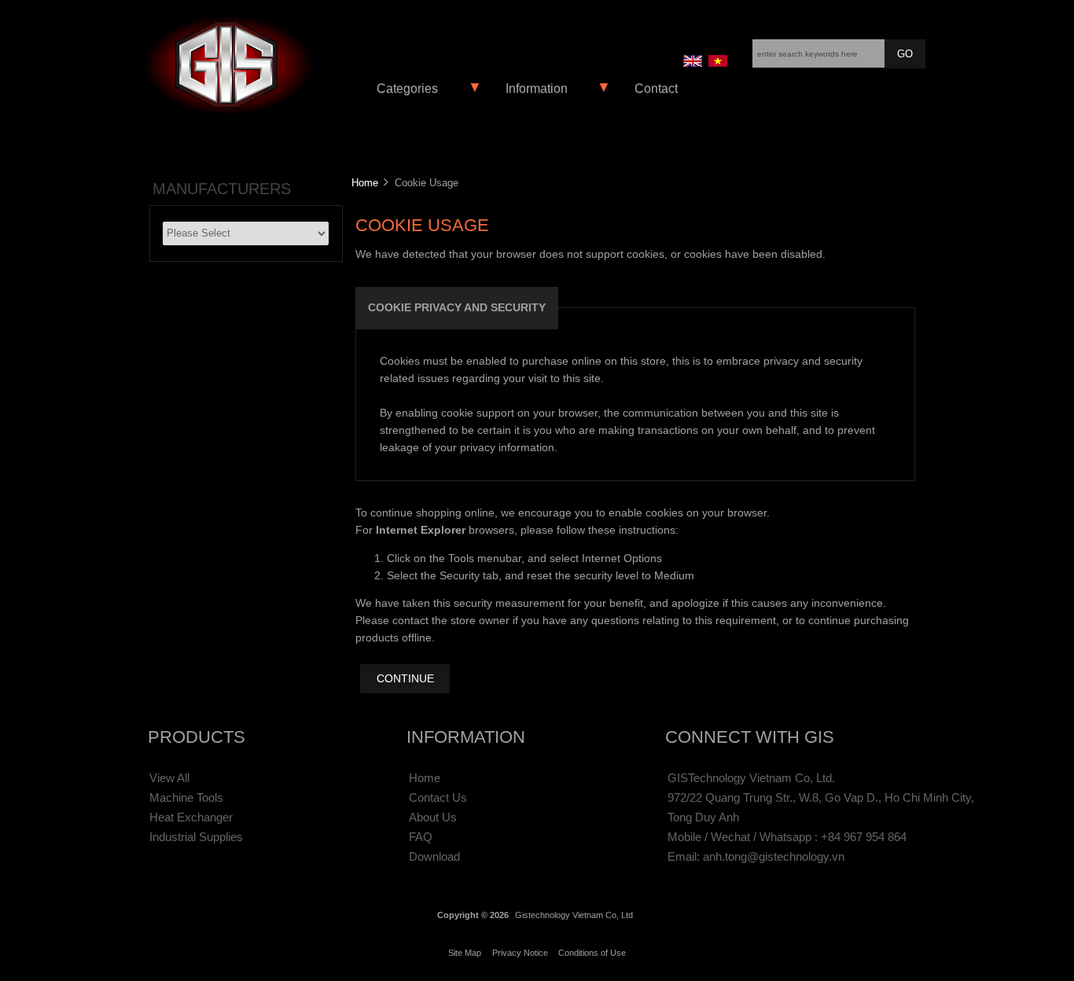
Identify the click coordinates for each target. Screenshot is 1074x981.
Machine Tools (186, 797)
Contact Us (438, 797)
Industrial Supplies (196, 836)
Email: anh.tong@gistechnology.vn (756, 856)
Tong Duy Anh (703, 817)
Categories (407, 88)
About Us (433, 817)
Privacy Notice (520, 952)
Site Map (464, 952)
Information (537, 88)
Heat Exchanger (191, 817)
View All (169, 777)
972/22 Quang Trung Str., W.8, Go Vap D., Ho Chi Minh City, (821, 797)
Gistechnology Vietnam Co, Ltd (574, 915)
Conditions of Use (592, 952)
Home (364, 183)
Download (434, 856)
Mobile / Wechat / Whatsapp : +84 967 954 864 (787, 836)
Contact (656, 88)
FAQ (420, 836)
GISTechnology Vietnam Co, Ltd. (751, 777)
